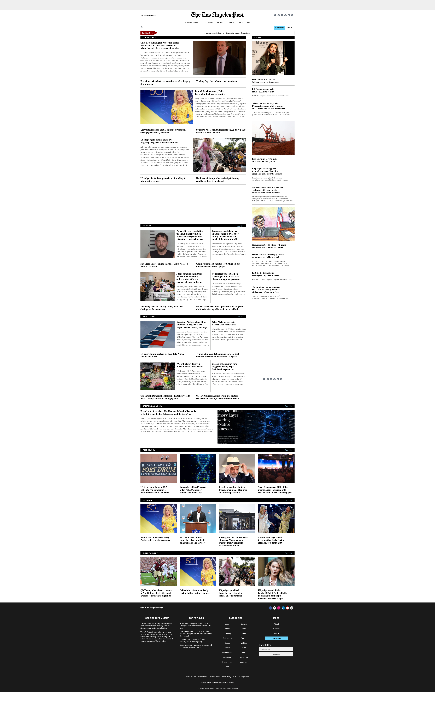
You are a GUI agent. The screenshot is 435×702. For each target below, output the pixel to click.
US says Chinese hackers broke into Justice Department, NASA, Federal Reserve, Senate (217, 397)
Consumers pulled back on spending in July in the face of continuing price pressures (226, 276)
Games (240, 23)
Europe (244, 638)
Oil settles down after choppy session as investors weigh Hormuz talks (268, 255)
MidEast (244, 643)
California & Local (191, 23)
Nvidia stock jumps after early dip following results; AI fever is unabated (217, 179)
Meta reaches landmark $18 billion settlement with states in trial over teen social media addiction (267, 190)
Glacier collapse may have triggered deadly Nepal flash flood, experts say (224, 367)
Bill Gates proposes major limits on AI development (263, 90)
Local (227, 624)
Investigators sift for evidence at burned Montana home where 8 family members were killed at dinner (233, 541)
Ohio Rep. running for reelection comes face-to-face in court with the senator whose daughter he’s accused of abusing (159, 45)
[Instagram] (282, 15)
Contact (276, 629)
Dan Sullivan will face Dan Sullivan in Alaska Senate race (265, 80)
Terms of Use (191, 677)
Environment (227, 653)
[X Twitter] (279, 15)
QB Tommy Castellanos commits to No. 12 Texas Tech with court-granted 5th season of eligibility (156, 593)
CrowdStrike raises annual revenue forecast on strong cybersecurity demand (163, 131)
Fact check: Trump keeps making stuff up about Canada (265, 274)
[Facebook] (275, 15)
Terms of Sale (202, 677)
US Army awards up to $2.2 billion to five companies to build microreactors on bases (154, 490)
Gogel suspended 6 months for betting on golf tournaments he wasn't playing (218, 265)
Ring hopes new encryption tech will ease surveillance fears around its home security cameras (267, 171)
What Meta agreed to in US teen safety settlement (224, 323)
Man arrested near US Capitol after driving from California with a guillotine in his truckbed (220, 308)
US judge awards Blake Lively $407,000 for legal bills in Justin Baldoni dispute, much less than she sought (272, 594)
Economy (227, 633)
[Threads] (292, 15)
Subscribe (276, 654)
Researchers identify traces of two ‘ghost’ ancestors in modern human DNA (193, 490)
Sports (244, 633)
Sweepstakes (244, 677)
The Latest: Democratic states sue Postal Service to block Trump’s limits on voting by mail (165, 397)
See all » (240, 226)
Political (227, 629)
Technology (227, 638)
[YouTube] (289, 15)
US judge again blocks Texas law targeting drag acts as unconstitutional (159, 141)
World (244, 629)
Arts (227, 667)
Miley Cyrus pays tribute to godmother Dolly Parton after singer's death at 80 (271, 540)
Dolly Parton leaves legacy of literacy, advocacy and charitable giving (193, 640)
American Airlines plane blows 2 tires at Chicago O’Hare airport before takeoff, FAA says (191, 325)
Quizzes (276, 633)
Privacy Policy (214, 677)
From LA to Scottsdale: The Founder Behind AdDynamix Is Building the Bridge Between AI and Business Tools (168, 412)
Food (248, 23)
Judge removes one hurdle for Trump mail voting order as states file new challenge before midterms (189, 277)
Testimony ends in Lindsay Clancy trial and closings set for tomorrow (161, 308)
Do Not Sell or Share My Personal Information (217, 682)
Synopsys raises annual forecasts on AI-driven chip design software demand (221, 131)
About (276, 624)
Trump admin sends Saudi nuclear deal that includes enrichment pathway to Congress (217, 355)
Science (244, 624)
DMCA (235, 677)
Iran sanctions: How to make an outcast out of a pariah (264, 160)
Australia (244, 662)
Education (227, 657)
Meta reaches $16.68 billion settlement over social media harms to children (269, 246)
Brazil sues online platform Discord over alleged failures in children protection (233, 490)
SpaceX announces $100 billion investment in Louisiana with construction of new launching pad (275, 490)
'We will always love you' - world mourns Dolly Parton (189, 365)
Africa (244, 653)
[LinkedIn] (285, 15)
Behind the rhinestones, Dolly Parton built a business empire (210, 92)
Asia (244, 648)
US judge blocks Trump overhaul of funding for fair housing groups (163, 179)
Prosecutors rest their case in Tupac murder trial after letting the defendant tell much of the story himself (225, 235)
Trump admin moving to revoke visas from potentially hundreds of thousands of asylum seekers (266, 289)
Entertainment (227, 662)
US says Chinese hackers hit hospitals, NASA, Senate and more (162, 355)
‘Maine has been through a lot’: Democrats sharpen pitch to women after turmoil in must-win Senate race (268, 106)
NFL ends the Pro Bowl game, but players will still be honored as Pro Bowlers (192, 540)
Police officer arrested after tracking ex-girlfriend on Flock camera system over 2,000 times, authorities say (189, 235)
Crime (227, 643)
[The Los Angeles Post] (217, 15)
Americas (244, 657)
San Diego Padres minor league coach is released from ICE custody (164, 265)
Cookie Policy (226, 677)
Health (227, 648)
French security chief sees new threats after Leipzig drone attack (200, 33)
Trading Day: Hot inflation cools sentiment (217, 81)
